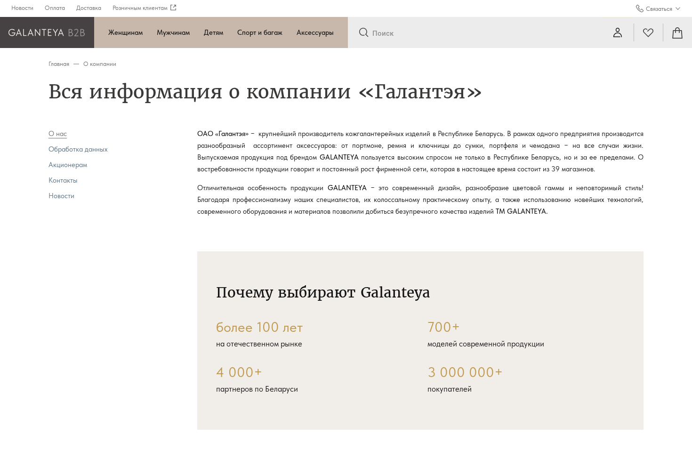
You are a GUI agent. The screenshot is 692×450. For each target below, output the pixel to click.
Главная (58, 63)
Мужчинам (173, 32)
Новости (61, 196)
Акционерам (67, 165)
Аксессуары (315, 32)
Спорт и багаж (259, 32)
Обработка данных (77, 149)
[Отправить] (363, 32)
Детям (213, 32)
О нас (57, 133)
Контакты (63, 180)
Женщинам (125, 32)
